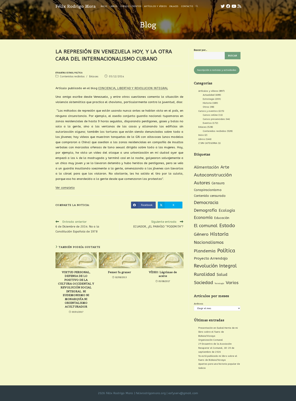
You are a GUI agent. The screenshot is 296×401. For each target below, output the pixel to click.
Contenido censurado (210, 196)
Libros (201, 139)
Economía (203, 217)
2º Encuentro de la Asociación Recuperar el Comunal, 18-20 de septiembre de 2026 (216, 348)
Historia (207, 103)
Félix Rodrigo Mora (76, 6)
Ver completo (65, 187)
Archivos (198, 303)
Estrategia (208, 99)
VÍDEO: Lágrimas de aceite (163, 274)
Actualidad (209, 95)
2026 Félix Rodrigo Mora (115, 393)
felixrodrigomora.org (151, 393)
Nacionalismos (209, 242)
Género (201, 234)
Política (78, 73)
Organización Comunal (210, 340)
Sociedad (203, 282)
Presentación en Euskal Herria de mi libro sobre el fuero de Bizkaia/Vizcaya (218, 332)
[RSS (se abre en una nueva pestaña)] (239, 6)
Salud (222, 274)
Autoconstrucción (213, 175)
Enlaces (93, 76)
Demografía (205, 210)
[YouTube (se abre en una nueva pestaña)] (234, 6)
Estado (69, 73)
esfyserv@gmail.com (183, 393)
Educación (221, 218)
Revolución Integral (215, 266)
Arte (224, 167)
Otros (206, 107)
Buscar (232, 56)
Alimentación (206, 167)
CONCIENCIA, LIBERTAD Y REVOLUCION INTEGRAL (133, 88)
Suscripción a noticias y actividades (216, 70)
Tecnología (219, 283)
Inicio (201, 135)
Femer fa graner (119, 272)
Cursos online (210, 115)
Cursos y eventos (208, 111)
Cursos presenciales (214, 119)
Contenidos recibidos (72, 76)
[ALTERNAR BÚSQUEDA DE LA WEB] (196, 6)
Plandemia (205, 250)
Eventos (207, 123)
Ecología (227, 210)
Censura (218, 183)
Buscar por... (200, 50)
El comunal (206, 225)
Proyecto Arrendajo (211, 258)
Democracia (206, 202)
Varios (232, 282)
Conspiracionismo (207, 190)
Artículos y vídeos (208, 91)
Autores (202, 182)
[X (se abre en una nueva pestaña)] (222, 6)
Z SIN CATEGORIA (207, 143)
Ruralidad (204, 274)
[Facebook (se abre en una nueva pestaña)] (228, 6)
